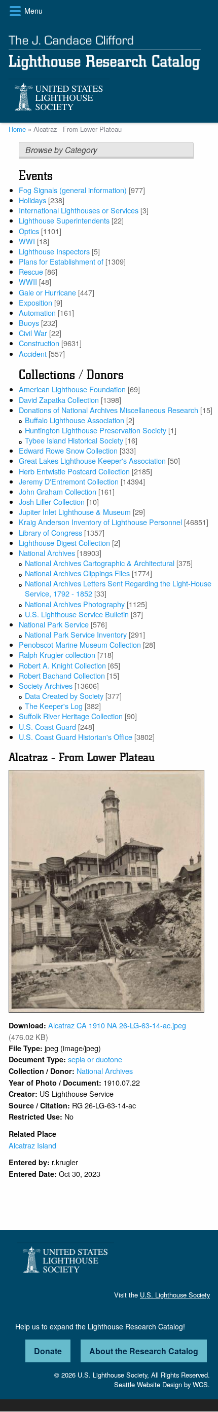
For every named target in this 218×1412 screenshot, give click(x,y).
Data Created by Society (64, 695)
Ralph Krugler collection (57, 654)
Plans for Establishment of (61, 261)
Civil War (33, 332)
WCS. (201, 1384)
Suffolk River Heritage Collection (71, 716)
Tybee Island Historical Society (74, 440)
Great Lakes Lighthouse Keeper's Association (92, 460)
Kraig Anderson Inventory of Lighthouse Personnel (100, 521)
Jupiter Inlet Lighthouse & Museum (75, 511)
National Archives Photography (75, 604)
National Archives (47, 552)
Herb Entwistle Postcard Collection (74, 471)
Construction (39, 343)
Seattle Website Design (148, 1384)
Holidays (32, 200)
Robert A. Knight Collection (62, 665)
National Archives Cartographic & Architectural (99, 563)
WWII (28, 281)
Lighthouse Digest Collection (64, 542)
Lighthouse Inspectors (54, 251)
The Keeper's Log (54, 705)
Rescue (31, 271)
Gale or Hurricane (47, 292)
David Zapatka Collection (59, 399)
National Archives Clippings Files (77, 573)
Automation (37, 312)
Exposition (35, 302)
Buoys (29, 322)
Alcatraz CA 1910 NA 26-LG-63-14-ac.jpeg (117, 1025)
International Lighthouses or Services (78, 210)
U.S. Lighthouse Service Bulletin (77, 614)
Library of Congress (50, 532)
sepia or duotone (95, 1059)
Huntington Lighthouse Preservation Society (95, 430)
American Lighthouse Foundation (72, 389)
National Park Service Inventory (76, 634)
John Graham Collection (57, 491)
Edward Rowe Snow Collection (68, 450)
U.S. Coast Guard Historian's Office (75, 736)
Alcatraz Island (32, 1145)
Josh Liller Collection (52, 501)
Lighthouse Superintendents (64, 220)
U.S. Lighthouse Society (175, 1294)
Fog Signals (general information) (73, 189)
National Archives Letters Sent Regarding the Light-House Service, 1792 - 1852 (118, 588)
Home (17, 129)
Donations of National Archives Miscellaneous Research (108, 409)
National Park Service (54, 624)
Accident (33, 353)
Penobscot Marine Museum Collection (80, 644)
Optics (29, 231)
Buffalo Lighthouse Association (74, 420)
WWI (27, 241)
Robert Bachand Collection (62, 675)
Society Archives (45, 685)
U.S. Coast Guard (47, 726)
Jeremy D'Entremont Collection (69, 481)
